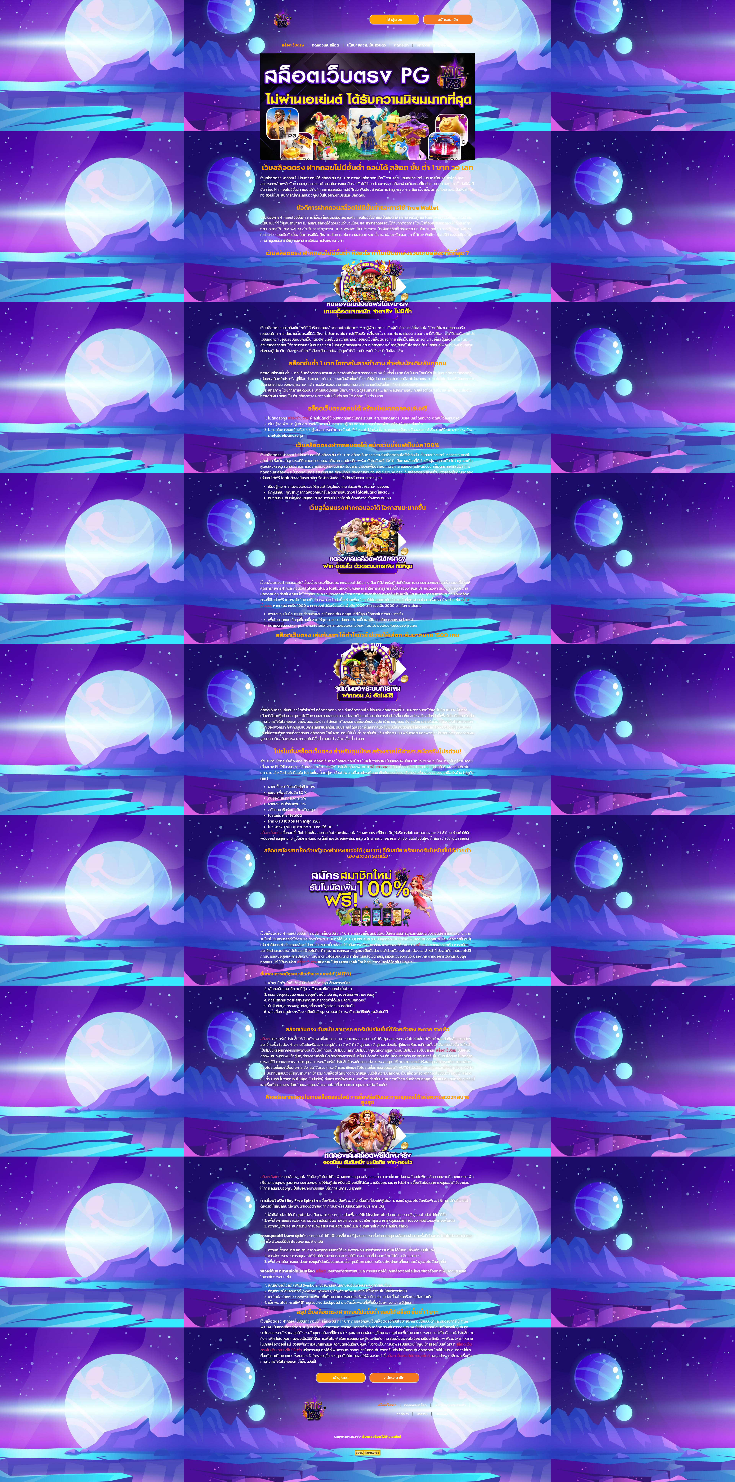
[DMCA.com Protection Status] (368, 1454)
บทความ (423, 45)
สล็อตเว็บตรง (293, 45)
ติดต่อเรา (401, 45)
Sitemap (445, 45)
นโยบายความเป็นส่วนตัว (366, 45)
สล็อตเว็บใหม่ (446, 1050)
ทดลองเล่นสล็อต (325, 45)
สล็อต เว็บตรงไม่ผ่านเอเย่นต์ (408, 1356)
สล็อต (421, 945)
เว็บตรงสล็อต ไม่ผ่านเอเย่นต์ (381, 1436)
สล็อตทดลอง (380, 767)
